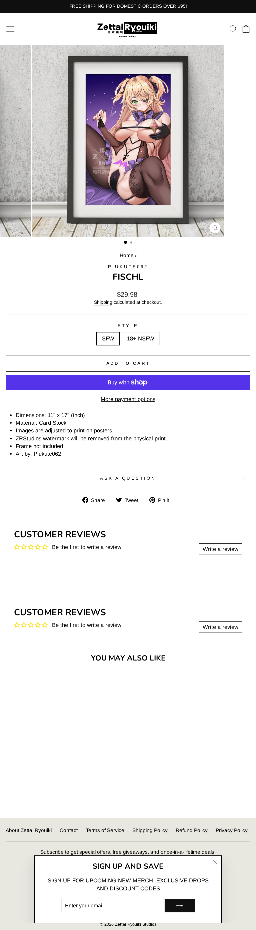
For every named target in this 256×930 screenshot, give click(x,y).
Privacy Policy (232, 830)
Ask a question (128, 478)
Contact (69, 830)
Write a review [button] (220, 549)
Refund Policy (192, 830)
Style (128, 325)
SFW (108, 338)
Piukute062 (128, 266)
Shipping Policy (150, 830)
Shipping (103, 302)
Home (127, 255)
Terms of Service (105, 830)
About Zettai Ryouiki (29, 830)
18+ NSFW (140, 338)
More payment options (128, 399)
